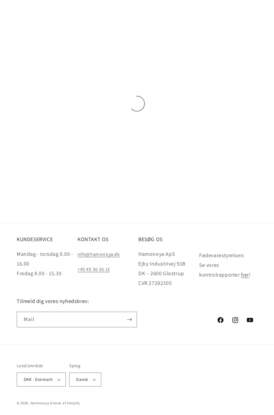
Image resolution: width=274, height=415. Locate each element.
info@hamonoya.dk (99, 254)
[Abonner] (129, 319)
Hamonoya (39, 403)
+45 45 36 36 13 (94, 269)
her (245, 274)
